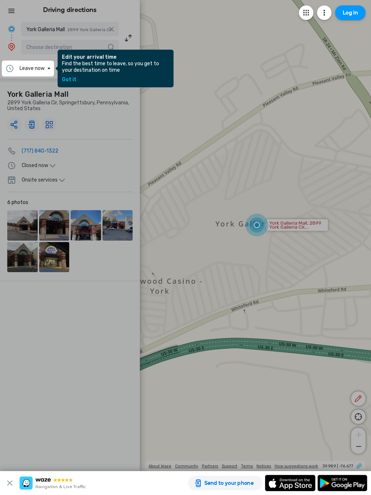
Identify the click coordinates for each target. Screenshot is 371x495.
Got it (69, 80)
